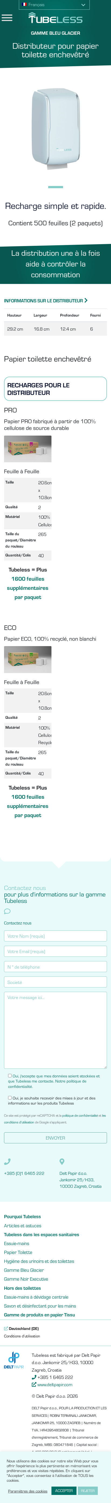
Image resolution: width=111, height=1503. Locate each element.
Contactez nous (18, 923)
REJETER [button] (88, 1490)
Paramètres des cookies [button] (27, 1490)
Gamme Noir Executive (26, 1279)
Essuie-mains (16, 1243)
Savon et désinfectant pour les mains (40, 1305)
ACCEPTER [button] (64, 1490)
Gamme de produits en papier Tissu (39, 1314)
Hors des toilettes (22, 1288)
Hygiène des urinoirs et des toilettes (39, 1261)
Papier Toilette (18, 1252)
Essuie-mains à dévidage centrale (36, 1297)
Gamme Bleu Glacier (24, 1270)
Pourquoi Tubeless (22, 1216)
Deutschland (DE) (23, 1328)
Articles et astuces (22, 1225)
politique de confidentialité (80, 1115)
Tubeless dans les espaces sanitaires (41, 1234)
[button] (54, 5)
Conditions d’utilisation (22, 1336)
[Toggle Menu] (7, 18)
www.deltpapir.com (54, 1384)
